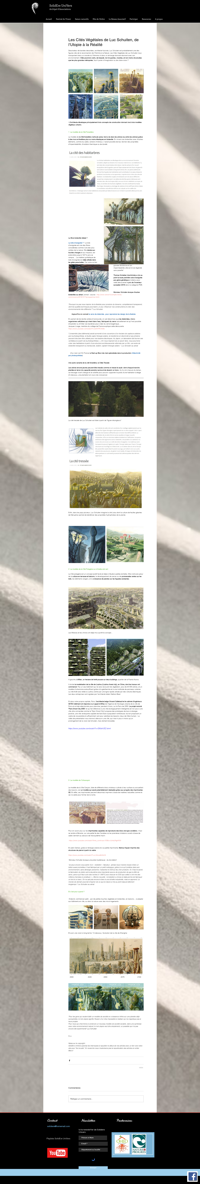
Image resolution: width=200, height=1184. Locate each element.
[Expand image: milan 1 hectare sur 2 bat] (86, 657)
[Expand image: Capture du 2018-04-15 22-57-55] (80, 81)
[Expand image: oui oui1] (131, 917)
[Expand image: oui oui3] (106, 917)
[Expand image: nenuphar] (86, 544)
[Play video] (106, 748)
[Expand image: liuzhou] (125, 657)
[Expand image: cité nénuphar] (125, 544)
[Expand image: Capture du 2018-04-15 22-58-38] (106, 81)
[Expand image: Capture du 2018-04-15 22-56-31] (80, 106)
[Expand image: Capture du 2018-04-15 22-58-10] (131, 106)
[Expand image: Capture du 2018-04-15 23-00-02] (131, 81)
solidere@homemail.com (58, 1126)
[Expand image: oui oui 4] (80, 917)
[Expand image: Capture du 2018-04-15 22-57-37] (106, 106)
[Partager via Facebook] (69, 1060)
